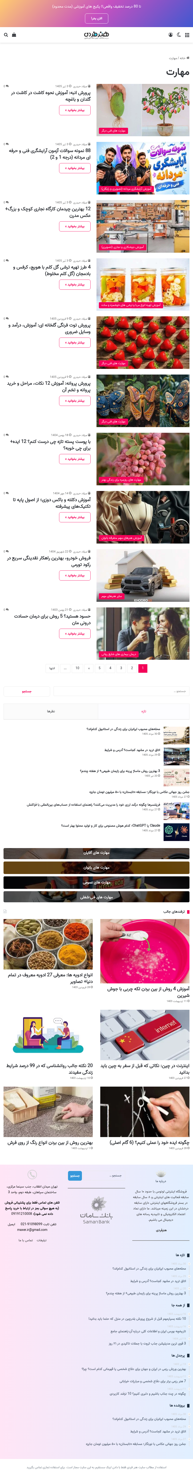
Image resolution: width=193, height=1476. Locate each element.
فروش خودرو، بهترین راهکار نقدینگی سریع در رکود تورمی (49, 561)
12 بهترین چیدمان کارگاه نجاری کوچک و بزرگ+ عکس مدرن (48, 212)
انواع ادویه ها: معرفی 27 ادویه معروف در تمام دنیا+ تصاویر (50, 978)
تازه (143, 711)
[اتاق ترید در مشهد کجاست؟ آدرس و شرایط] (176, 756)
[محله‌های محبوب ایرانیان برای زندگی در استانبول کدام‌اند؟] (176, 735)
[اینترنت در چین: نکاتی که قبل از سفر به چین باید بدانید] (144, 1035)
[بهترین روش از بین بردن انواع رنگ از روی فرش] (48, 1112)
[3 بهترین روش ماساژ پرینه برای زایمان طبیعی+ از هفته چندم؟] (176, 777)
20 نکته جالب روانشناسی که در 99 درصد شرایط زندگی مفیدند (49, 1069)
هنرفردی (161, 1230)
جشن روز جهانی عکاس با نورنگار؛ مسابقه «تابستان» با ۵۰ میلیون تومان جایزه (139, 792)
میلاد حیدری (80, 86)
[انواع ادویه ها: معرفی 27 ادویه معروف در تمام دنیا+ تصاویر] (48, 944)
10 (77, 668)
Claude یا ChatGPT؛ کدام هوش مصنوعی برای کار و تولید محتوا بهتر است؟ (110, 826)
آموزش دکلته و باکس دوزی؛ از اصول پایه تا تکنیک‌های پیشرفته (52, 503)
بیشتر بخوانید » (74, 110)
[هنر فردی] (96, 34)
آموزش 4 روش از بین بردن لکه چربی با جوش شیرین (148, 992)
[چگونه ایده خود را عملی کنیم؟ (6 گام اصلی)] (144, 1112)
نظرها (51, 711)
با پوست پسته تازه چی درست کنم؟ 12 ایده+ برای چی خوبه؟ (50, 445)
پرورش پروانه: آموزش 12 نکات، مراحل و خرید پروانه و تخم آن (49, 387)
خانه (183, 58)
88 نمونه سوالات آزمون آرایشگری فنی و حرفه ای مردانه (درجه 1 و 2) (50, 154)
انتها (52, 668)
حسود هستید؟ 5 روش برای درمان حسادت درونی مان (52, 620)
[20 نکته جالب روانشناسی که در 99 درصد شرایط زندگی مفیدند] (48, 1035)
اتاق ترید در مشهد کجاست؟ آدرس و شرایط (132, 750)
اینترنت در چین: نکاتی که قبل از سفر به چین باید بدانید (145, 1069)
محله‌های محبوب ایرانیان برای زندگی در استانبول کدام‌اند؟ (123, 729)
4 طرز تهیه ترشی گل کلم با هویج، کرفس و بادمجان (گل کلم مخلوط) (52, 271)
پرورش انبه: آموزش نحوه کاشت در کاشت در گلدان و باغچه (51, 96)
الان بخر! (96, 18)
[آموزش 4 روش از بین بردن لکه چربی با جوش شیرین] (144, 951)
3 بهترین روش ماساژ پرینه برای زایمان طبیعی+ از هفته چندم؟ (120, 771)
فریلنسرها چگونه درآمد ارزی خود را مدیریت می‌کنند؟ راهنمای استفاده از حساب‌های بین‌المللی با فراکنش (93, 805)
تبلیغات (42, 1240)
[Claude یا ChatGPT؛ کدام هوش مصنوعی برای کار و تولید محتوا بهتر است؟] (176, 832)
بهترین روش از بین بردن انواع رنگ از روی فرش (50, 1142)
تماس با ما (26, 1240)
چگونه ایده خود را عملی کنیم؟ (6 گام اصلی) (149, 1142)
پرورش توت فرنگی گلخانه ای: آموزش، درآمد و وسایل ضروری (49, 329)
